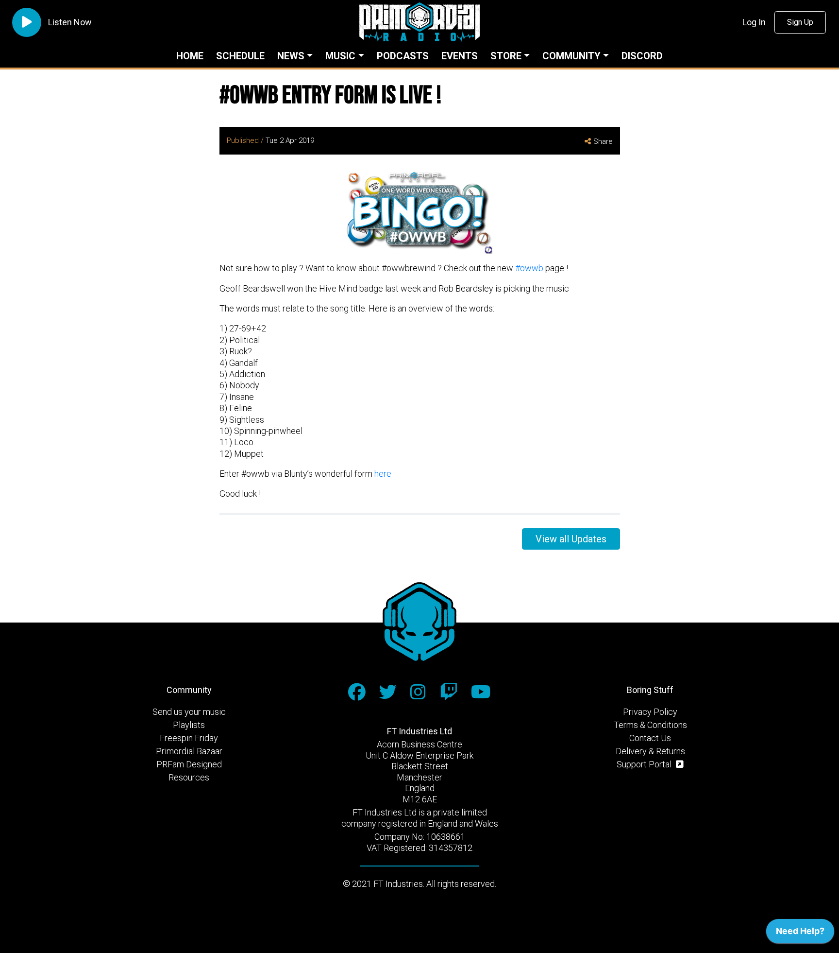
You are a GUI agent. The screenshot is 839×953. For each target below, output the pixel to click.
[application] (800, 933)
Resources (188, 777)
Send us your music (189, 712)
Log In (754, 22)
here (382, 473)
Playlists (189, 725)
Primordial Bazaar (189, 751)
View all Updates (571, 539)
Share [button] (603, 141)
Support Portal (645, 764)
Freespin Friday (189, 738)
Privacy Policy (650, 712)
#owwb (529, 268)
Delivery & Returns (650, 751)
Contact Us (650, 738)
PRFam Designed (189, 764)
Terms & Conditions (650, 725)
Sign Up (800, 22)
